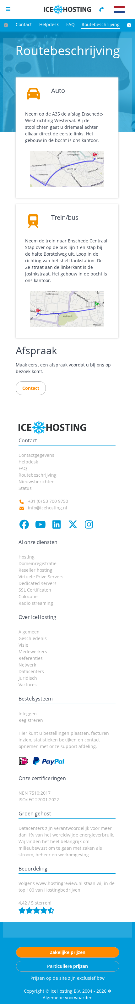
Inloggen (28, 714)
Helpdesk (49, 24)
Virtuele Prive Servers (41, 577)
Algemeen (29, 632)
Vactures (28, 685)
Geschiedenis (33, 638)
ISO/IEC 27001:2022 (39, 800)
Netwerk (27, 665)
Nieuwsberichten (37, 482)
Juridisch (28, 678)
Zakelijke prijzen (67, 952)
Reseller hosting (35, 570)
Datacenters (31, 671)
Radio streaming (36, 603)
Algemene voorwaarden (68, 998)
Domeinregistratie (38, 563)
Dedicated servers (38, 583)
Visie (23, 645)
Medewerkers (33, 652)
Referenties (31, 658)
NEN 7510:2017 (35, 793)
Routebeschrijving (101, 24)
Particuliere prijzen (67, 966)
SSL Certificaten (35, 590)
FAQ (70, 24)
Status (25, 488)
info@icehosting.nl (47, 508)
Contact (24, 24)
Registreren (31, 720)
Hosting (27, 557)
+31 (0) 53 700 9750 (48, 501)
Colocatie (28, 596)
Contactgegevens (36, 455)
